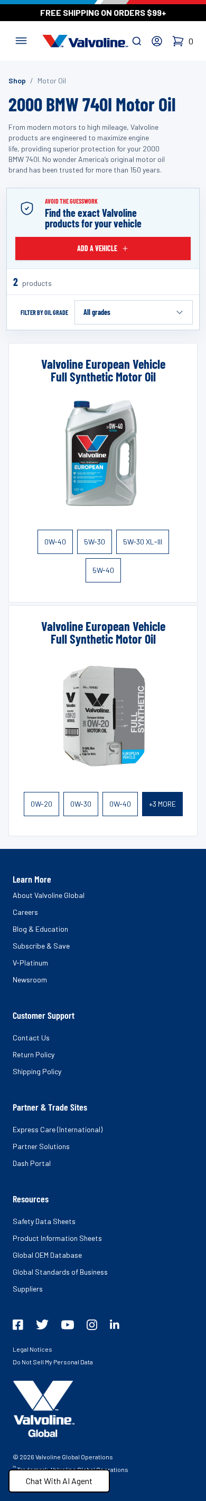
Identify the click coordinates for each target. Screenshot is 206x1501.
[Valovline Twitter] (42, 1325)
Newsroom (30, 979)
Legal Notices (32, 1349)
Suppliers (28, 1288)
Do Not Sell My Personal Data (53, 1361)
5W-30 (94, 541)
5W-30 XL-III (142, 541)
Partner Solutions (41, 1146)
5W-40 (103, 570)
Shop (17, 80)
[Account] (157, 41)
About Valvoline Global (49, 895)
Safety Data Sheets (44, 1221)
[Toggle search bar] (137, 41)
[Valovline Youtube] (67, 1325)
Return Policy (33, 1054)
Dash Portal (32, 1163)
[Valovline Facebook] (18, 1325)
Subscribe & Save (41, 945)
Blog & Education (40, 928)
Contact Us (31, 1037)
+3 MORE (162, 803)
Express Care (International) (57, 1129)
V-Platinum (30, 962)
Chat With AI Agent (59, 1481)
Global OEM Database (47, 1254)
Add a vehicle (97, 248)
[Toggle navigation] (21, 39)
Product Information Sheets (57, 1238)
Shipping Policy (37, 1071)
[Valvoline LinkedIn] (114, 1324)
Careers (25, 911)
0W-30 (80, 803)
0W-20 (41, 803)
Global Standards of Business (60, 1271)
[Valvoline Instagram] (92, 1325)
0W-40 (55, 541)
